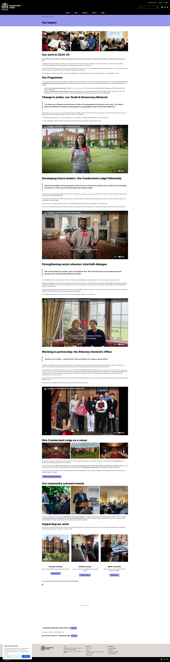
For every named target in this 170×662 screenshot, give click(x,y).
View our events (85, 575)
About (94, 13)
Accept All (26, 656)
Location (160, 2)
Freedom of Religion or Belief (66, 294)
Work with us (110, 649)
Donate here (114, 575)
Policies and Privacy (112, 653)
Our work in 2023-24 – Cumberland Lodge (57, 635)
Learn (68, 13)
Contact (166, 2)
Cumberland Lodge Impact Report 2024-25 (56, 628)
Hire (76, 13)
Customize (8, 656)
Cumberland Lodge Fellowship (87, 194)
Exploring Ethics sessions (57, 93)
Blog (102, 13)
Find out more (55, 573)
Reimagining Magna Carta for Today (107, 370)
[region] (17, 651)
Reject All (17, 656)
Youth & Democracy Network (57, 113)
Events (84, 13)
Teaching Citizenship (57, 374)
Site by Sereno (7, 660)
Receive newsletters (112, 648)
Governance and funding (113, 651)
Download (74, 628)
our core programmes (76, 88)
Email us (87, 649)
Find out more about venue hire (52, 476)
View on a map (89, 654)
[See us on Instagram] (165, 7)
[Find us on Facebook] (162, 7)
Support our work (152, 2)
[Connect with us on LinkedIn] (167, 7)
